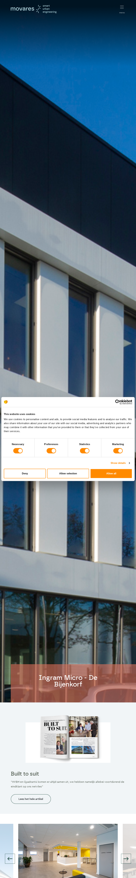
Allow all (111, 473)
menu (122, 7)
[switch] (51, 450)
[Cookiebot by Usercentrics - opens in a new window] (117, 402)
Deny (25, 473)
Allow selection (68, 473)
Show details (118, 463)
